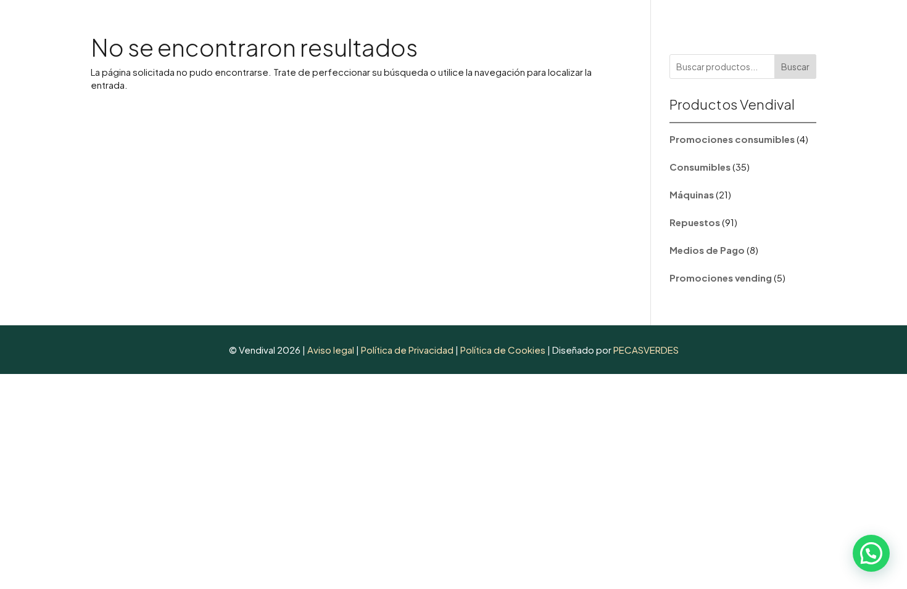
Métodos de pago (686, 25)
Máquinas (450, 25)
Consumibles (372, 25)
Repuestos (522, 25)
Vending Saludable (794, 25)
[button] (871, 553)
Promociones (603, 25)
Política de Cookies (502, 349)
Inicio (317, 25)
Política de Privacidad (408, 349)
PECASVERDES (646, 349)
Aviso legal (330, 349)
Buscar (795, 66)
